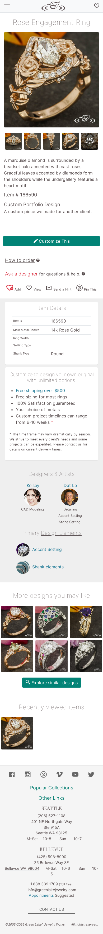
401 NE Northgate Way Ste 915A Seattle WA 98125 (51, 827)
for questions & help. (42, 274)
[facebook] (12, 775)
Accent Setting (47, 549)
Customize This (54, 241)
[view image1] (13, 141)
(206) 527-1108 (51, 815)
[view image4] (70, 141)
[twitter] (91, 775)
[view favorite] (96, 6)
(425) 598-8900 (51, 856)
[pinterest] (43, 775)
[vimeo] (59, 775)
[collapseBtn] (7, 6)
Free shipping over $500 (40, 390)
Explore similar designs (54, 682)
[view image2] (32, 141)
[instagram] (27, 775)
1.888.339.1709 (44, 884)
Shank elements (48, 567)
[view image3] (51, 141)
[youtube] (75, 775)
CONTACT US (51, 909)
